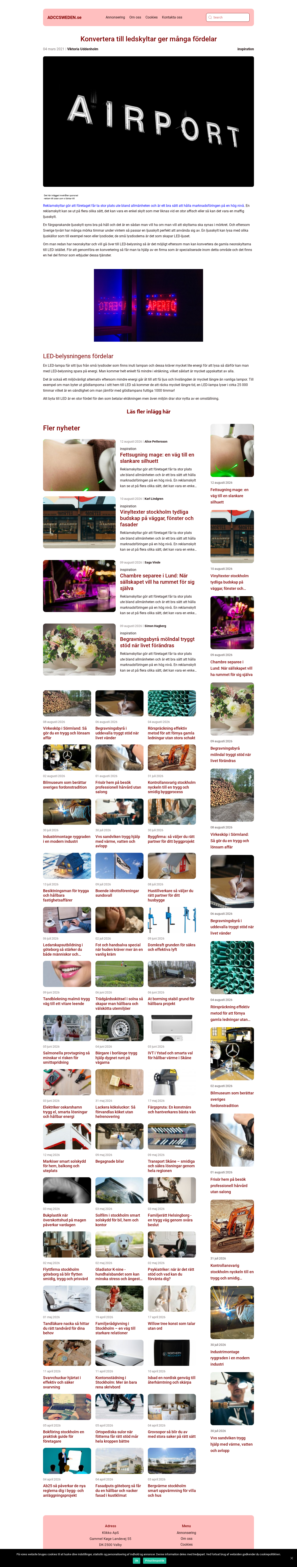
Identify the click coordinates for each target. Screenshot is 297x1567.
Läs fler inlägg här (148, 411)
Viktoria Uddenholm (82, 49)
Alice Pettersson (156, 441)
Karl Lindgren (154, 498)
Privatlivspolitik (154, 1560)
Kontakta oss (172, 17)
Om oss (135, 17)
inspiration (245, 49)
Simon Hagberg (155, 626)
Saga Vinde (152, 562)
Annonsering (115, 17)
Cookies (151, 17)
